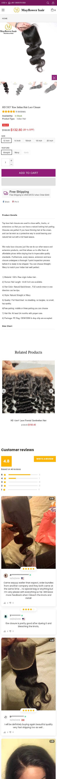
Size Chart (7, 326)
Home (4, 18)
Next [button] (51, 391)
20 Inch (50, 140)
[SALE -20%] (28, 388)
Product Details (9, 215)
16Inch (28, 140)
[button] (14, 112)
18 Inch (39, 140)
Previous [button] (3, 391)
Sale (5, 125)
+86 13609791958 (18, 2)
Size (3, 136)
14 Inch (17, 140)
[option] (19, 89)
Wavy (17, 152)
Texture (5, 148)
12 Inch (6, 140)
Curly (26, 152)
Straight (6, 152)
